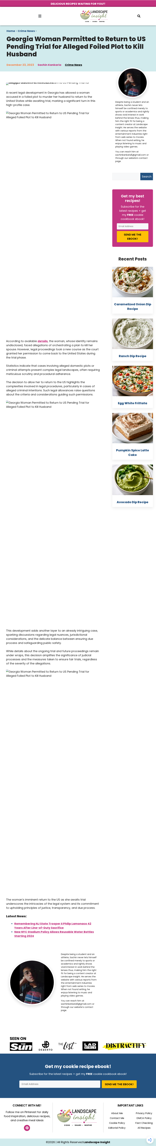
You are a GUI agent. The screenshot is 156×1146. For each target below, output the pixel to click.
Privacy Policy (144, 1113)
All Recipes (144, 1128)
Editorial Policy (117, 1128)
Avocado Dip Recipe (132, 502)
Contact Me (117, 1118)
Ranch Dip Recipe (132, 356)
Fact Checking (144, 1123)
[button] (39, 16)
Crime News (26, 31)
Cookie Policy (117, 1123)
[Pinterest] (27, 1128)
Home (11, 31)
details (43, 341)
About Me (117, 1113)
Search (146, 176)
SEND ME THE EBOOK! (132, 237)
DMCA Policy (144, 1118)
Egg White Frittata (132, 403)
